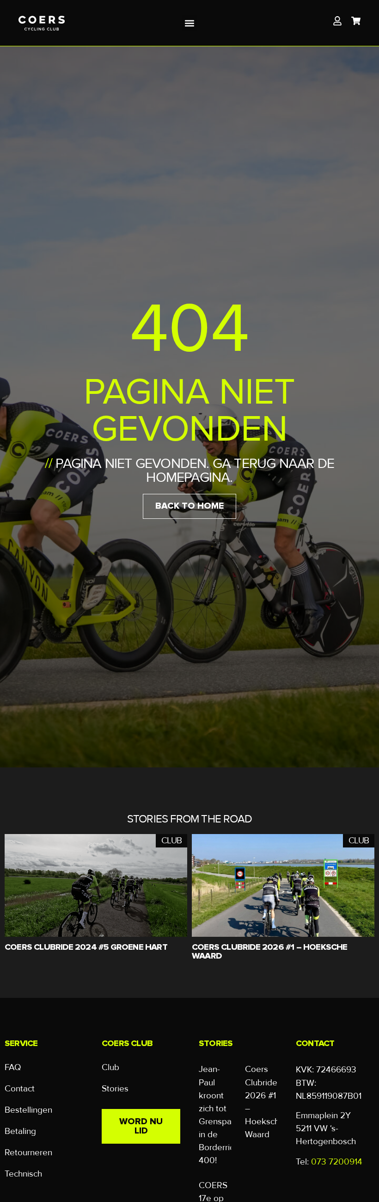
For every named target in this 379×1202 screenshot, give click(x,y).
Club (110, 1067)
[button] (189, 23)
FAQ (13, 1067)
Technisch (23, 1174)
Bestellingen (28, 1110)
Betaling (20, 1131)
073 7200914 (336, 1161)
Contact (20, 1089)
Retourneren (28, 1152)
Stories (115, 1089)
